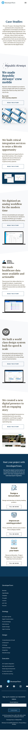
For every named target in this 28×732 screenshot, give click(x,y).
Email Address (14, 702)
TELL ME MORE (14, 506)
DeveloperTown (10, 719)
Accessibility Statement (12, 722)
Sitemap (4, 722)
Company (4, 595)
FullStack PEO (18, 719)
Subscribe (14, 710)
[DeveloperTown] (8, 2)
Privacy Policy (22, 722)
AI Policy (14, 724)
